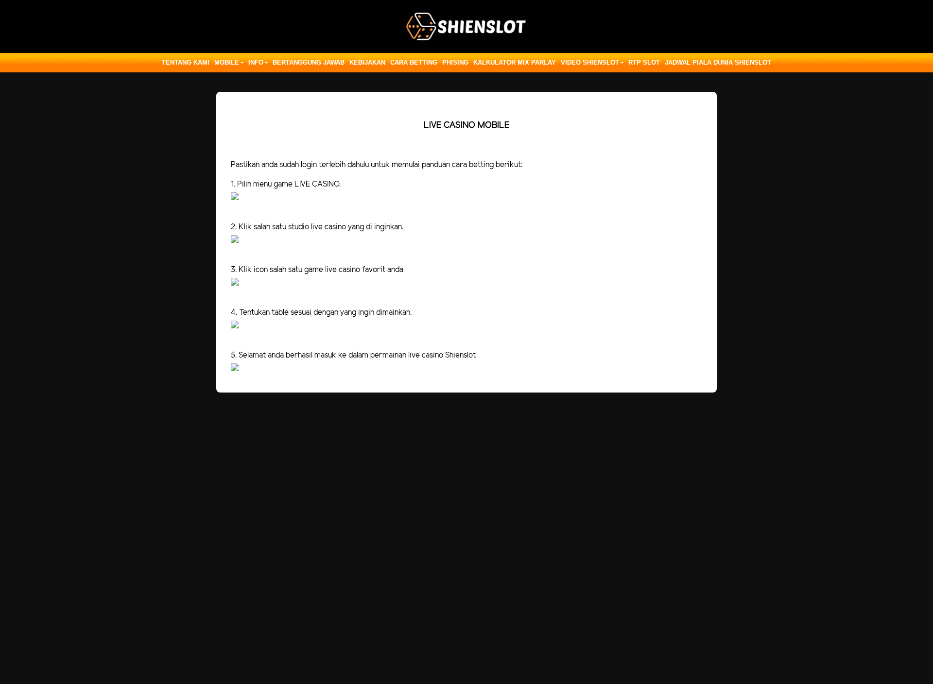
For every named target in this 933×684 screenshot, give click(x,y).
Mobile (226, 62)
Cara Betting (413, 62)
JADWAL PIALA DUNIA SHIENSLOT (718, 62)
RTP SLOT (644, 62)
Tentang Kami (185, 62)
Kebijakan (367, 62)
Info (255, 62)
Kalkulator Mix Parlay (514, 62)
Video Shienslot (590, 62)
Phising (455, 62)
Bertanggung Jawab (309, 62)
